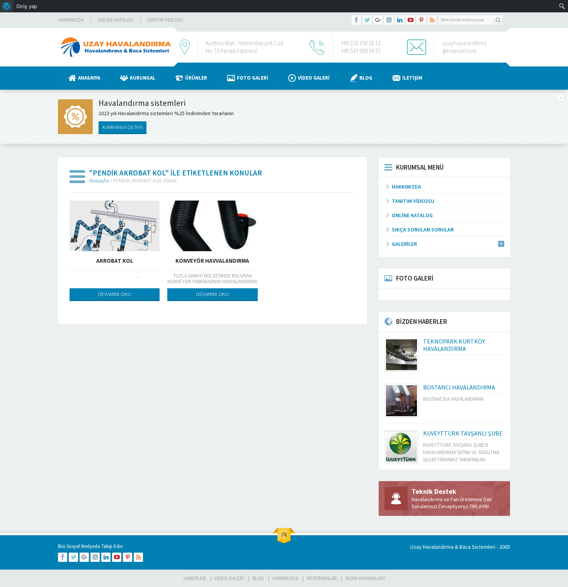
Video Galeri (314, 78)
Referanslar (322, 578)
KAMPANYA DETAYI (122, 127)
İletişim (412, 78)
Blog (365, 78)
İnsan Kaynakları (365, 578)
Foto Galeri (252, 78)
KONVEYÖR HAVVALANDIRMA (212, 260)
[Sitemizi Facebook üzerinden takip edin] (356, 20)
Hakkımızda (71, 20)
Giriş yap (26, 6)
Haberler (195, 578)
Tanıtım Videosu (165, 20)
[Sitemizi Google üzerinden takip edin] (378, 20)
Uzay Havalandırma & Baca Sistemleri (452, 546)
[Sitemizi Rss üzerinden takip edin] (432, 20)
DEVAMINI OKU (114, 294)
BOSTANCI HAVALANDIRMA (459, 387)
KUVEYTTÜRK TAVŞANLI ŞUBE (463, 433)
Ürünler (196, 78)
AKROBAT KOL (114, 260)
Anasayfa (89, 78)
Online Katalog (115, 20)
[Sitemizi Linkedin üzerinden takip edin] (399, 20)
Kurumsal (142, 78)
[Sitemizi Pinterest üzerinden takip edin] (421, 20)
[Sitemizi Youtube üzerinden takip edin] (410, 20)
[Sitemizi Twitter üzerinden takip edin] (367, 20)
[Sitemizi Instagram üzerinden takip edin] (388, 20)
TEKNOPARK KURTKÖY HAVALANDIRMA (454, 344)
